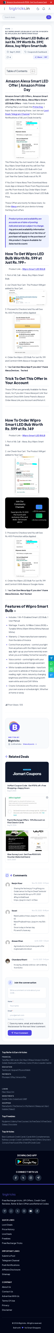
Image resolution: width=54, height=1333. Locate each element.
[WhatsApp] (11, 1211)
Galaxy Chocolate (9, 1124)
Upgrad (14, 1070)
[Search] (48, 17)
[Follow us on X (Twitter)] (51, 675)
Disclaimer (7, 1310)
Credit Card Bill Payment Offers (29, 1139)
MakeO (12, 1109)
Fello (10, 1099)
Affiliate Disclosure (11, 1269)
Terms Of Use (8, 1300)
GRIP (25, 1099)
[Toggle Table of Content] (31, 71)
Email (10, 1011)
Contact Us (7, 1291)
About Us (6, 1287)
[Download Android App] (51, 669)
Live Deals (7, 1234)
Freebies (6, 1238)
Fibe (4, 1092)
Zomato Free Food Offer (12, 1142)
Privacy (5, 1305)
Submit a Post (8, 1255)
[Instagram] (31, 1178)
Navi (25, 1060)
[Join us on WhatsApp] (51, 664)
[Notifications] (43, 8)
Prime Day (38, 107)
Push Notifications (10, 1265)
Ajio (46, 1106)
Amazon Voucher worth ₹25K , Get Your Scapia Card (27, 2)
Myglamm (6, 1121)
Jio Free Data (35, 1121)
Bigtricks (14, 740)
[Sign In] (49, 8)
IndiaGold (18, 1099)
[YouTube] (30, 1211)
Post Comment (21, 1033)
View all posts (28, 744)
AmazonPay (21, 1077)
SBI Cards (14, 1060)
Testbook (6, 1070)
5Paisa (31, 1060)
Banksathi (12, 1063)
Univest (38, 1060)
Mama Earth (7, 1106)
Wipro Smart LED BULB (33, 269)
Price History (8, 1229)
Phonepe (6, 1077)
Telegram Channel (10, 1260)
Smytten (46, 1139)
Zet (21, 1060)
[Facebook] (16, 1178)
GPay (13, 1077)
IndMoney (22, 1063)
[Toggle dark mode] (37, 8)
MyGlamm (30, 1106)
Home (7, 29)
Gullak (4, 1063)
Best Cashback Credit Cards (13, 1136)
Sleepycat (39, 1106)
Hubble (5, 1109)
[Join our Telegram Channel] (51, 658)
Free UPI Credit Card (32, 1142)
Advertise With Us (10, 1296)
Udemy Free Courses (19, 1121)
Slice (9, 1092)
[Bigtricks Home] (19, 8)
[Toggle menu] (4, 8)
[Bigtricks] (27, 1195)
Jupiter (49, 1063)
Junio (29, 1063)
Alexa (14, 206)
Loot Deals (7, 1224)
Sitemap (6, 1274)
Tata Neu (5, 1060)
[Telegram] (38, 1178)
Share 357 (42, 57)
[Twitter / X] (23, 1178)
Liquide (42, 1063)
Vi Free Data (46, 1121)
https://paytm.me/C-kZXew (26, 900)
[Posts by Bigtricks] (14, 727)
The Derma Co (19, 1106)
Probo (35, 1063)
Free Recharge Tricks (12, 1243)
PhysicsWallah (24, 1070)
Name (10, 1001)
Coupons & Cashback (37, 52)
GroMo (45, 1060)
